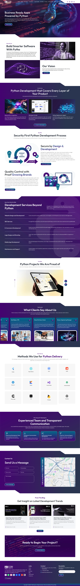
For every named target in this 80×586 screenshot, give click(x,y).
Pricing (46, 1)
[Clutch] (25, 575)
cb (16, 575)
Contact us (31, 575)
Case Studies (36, 1)
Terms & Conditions (47, 584)
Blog (29, 572)
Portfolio (42, 1)
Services (25, 1)
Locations (31, 1)
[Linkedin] (14, 575)
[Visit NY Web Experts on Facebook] (67, 1)
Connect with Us (39, 549)
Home (19, 1)
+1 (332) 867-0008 (45, 570)
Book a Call (8, 24)
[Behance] (19, 575)
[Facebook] (6, 575)
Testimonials (50, 1)
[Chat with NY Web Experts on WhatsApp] (69, 1)
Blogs (55, 1)
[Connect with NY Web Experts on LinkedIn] (74, 1)
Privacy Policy (53, 584)
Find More (40, 530)
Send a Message (9, 484)
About (22, 1)
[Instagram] (11, 575)
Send (61, 575)
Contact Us (59, 1)
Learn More (46, 72)
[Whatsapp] (8, 575)
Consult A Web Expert (40, 125)
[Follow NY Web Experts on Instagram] (72, 1)
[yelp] (22, 575)
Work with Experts (46, 164)
